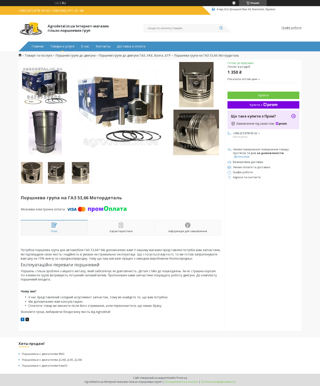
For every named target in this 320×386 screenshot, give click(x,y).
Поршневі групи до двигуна (76, 55)
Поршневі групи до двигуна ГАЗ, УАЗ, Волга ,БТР (135, 55)
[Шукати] (221, 28)
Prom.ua (182, 378)
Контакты (103, 46)
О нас (85, 46)
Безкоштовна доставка (248, 162)
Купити (263, 95)
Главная (38, 46)
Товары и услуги (62, 46)
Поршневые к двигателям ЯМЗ (43, 354)
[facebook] (22, 320)
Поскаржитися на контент (181, 382)
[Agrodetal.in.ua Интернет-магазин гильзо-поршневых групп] (31, 28)
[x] (27, 320)
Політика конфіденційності (218, 382)
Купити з (255, 105)
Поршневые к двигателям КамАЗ (44, 366)
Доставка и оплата (131, 46)
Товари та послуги (38, 55)
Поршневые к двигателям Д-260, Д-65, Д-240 (52, 360)
